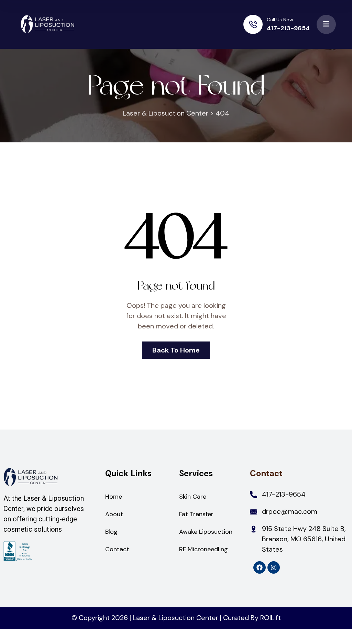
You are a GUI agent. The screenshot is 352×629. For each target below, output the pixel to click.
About (114, 514)
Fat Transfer (196, 514)
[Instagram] (273, 567)
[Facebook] (259, 567)
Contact (117, 549)
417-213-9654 (288, 28)
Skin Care (192, 497)
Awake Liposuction (205, 532)
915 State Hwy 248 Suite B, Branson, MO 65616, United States (304, 539)
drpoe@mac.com (289, 511)
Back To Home (176, 350)
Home (113, 497)
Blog (111, 532)
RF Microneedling (203, 549)
